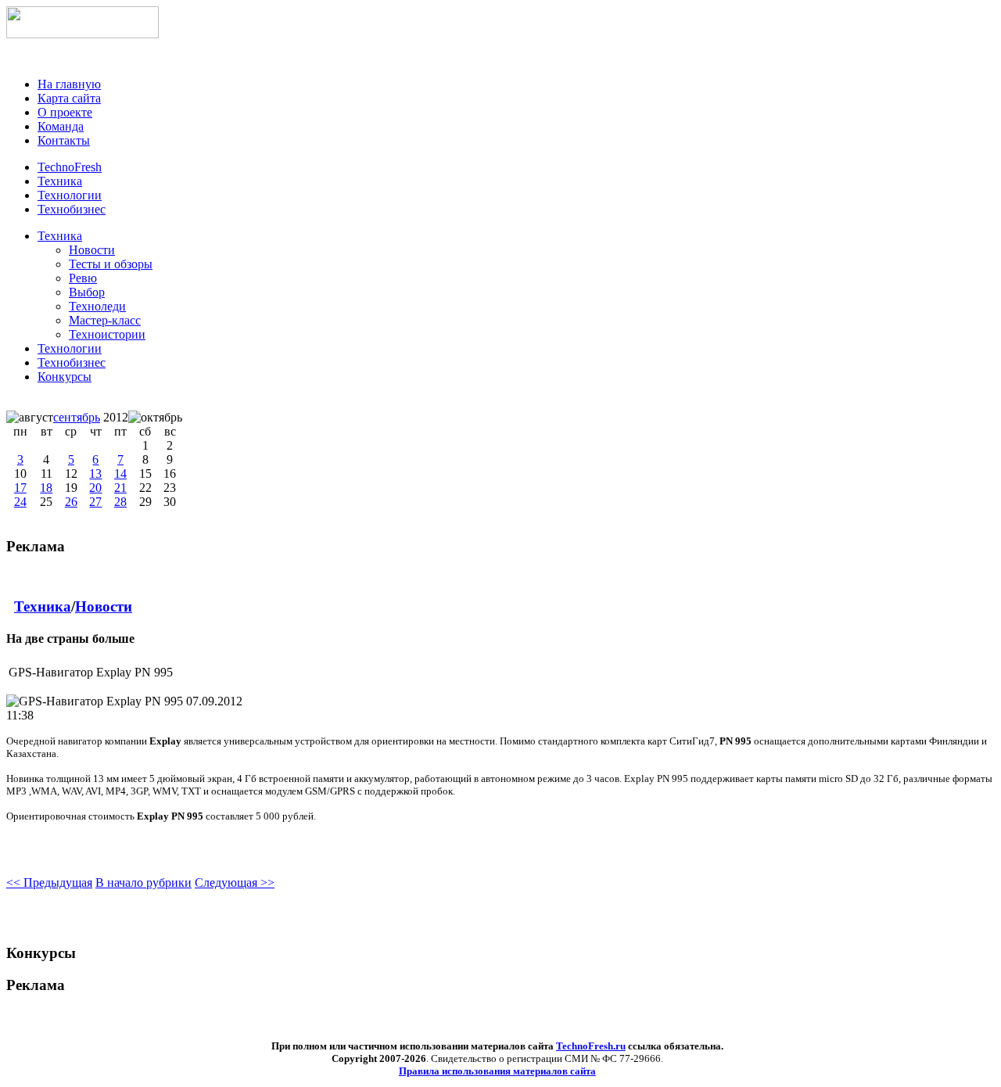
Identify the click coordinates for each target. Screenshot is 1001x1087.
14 (120, 473)
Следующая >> (234, 882)
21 (120, 487)
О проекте (65, 112)
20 (95, 487)
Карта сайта (69, 98)
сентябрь (76, 417)
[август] (29, 418)
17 (20, 487)
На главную (69, 84)
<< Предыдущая (49, 882)
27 (95, 501)
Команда (61, 126)
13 (95, 473)
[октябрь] (155, 418)
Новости (103, 606)
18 (46, 487)
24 (20, 501)
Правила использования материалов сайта (497, 1071)
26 (71, 501)
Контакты (64, 140)
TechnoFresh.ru (591, 1046)
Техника (60, 235)
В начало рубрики (143, 882)
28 (120, 501)
